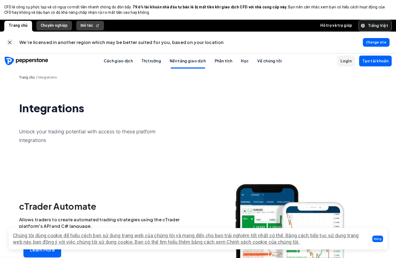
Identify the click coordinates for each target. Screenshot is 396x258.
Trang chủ (18, 25)
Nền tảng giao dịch (188, 60)
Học (245, 60)
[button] (377, 239)
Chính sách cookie (247, 242)
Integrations (47, 77)
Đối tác (87, 25)
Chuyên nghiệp (54, 25)
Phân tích (223, 60)
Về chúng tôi (269, 60)
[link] (9, 42)
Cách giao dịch (118, 60)
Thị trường (151, 60)
